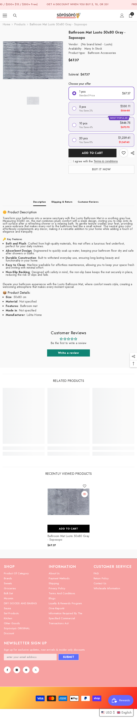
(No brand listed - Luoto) (96, 44)
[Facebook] (7, 669)
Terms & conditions (106, 161)
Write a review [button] (68, 353)
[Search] (15, 15)
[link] (24, 448)
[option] (33, 60)
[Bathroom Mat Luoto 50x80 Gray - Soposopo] (68, 502)
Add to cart (92, 153)
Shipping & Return (61, 201)
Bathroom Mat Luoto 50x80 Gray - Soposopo (68, 537)
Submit (68, 657)
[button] (116, 712)
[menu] (5, 15)
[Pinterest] (26, 669)
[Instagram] (16, 669)
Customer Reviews (88, 201)
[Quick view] (84, 494)
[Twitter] (35, 669)
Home (6, 24)
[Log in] (122, 15)
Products (20, 24)
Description (39, 201)
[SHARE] (131, 153)
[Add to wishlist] (123, 152)
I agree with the (83, 161)
